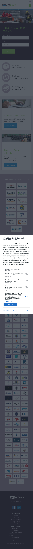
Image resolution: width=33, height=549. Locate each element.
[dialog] (16, 274)
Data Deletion (6, 311)
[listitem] (16, 270)
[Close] (29, 238)
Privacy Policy (26, 311)
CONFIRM (10, 304)
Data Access (16, 311)
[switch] (26, 274)
